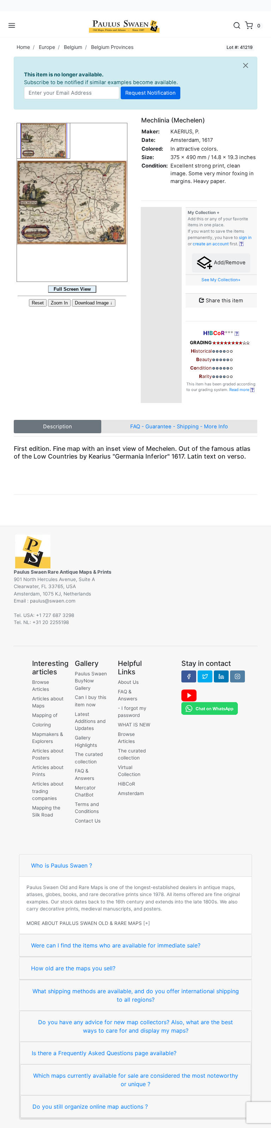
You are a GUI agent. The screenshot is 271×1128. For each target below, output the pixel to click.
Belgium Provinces (112, 47)
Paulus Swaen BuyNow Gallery (91, 681)
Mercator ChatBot (85, 791)
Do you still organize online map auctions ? (90, 1106)
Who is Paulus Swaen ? (61, 865)
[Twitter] (205, 676)
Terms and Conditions (87, 807)
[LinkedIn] (221, 676)
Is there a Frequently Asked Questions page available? (104, 1053)
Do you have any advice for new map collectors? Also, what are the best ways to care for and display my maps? (135, 1026)
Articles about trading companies (48, 791)
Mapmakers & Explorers (47, 737)
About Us (128, 682)
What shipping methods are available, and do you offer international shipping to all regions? (135, 995)
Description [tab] (57, 426)
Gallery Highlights (86, 741)
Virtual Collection (129, 770)
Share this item (223, 300)
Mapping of (45, 715)
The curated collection (89, 757)
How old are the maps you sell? (73, 968)
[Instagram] (237, 676)
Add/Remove (229, 262)
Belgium (73, 47)
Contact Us (88, 821)
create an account (211, 243)
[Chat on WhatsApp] (209, 708)
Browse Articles (40, 685)
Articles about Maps (48, 702)
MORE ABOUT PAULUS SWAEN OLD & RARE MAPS (84, 923)
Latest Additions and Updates (90, 721)
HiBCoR (126, 784)
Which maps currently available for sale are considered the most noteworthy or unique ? (135, 1080)
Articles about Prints (48, 770)
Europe (47, 47)
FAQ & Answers (84, 774)
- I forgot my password (132, 711)
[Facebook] (188, 676)
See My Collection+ (221, 279)
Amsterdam (131, 793)
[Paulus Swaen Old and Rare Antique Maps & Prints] (124, 25)
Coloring (41, 724)
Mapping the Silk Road (46, 811)
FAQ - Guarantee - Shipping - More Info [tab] (179, 426)
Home (23, 47)
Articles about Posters (48, 754)
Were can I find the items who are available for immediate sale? (115, 945)
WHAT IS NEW (134, 724)
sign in (245, 237)
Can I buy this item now (90, 700)
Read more (239, 389)
